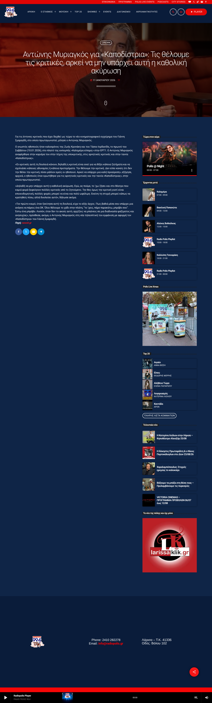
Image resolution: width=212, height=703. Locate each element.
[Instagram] (202, 2)
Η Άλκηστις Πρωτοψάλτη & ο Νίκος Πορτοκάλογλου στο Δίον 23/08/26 (175, 453)
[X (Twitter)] (194, 2)
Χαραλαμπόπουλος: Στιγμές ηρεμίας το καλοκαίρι (171, 468)
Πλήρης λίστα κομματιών (159, 415)
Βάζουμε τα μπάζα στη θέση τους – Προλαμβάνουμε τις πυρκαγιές (175, 484)
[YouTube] (189, 2)
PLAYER (196, 11)
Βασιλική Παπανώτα (167, 207)
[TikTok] (198, 2)
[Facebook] (206, 2)
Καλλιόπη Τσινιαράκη (167, 255)
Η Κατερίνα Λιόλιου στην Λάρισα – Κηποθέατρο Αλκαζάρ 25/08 (175, 437)
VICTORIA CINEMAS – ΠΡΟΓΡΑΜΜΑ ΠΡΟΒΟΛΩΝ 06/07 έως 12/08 (174, 500)
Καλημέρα (162, 191)
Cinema (106, 42)
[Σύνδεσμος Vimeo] (10, 12)
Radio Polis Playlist (166, 239)
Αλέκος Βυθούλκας (166, 223)
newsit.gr (27, 222)
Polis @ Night (155, 166)
